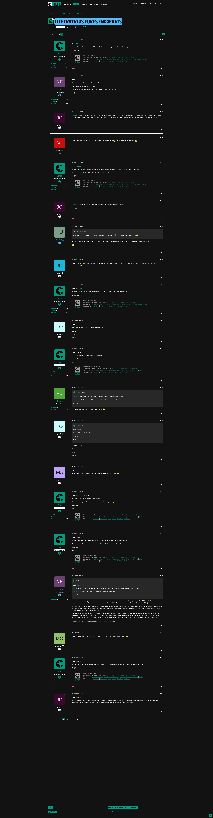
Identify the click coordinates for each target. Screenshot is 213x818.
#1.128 (161, 259)
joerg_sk (75, 172)
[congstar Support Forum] (54, 4)
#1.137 (161, 576)
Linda (75, 115)
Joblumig (79, 288)
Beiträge (53, 67)
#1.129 (161, 285)
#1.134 (161, 466)
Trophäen (53, 65)
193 (72, 34)
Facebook (103, 61)
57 (62, 34)
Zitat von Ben (80, 425)
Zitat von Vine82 (81, 231)
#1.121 (161, 40)
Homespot (123, 370)
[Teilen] (163, 34)
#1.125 (161, 162)
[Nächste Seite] (75, 34)
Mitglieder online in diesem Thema (123, 807)
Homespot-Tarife (125, 59)
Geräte (145, 59)
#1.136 (161, 533)
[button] (134, 4)
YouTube (119, 61)
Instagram (111, 61)
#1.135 (161, 491)
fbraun (76, 400)
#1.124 (161, 137)
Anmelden (144, 4)
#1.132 (161, 387)
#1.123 (161, 112)
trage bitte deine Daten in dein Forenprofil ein (126, 57)
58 (65, 34)
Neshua (79, 166)
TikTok (126, 61)
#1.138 (161, 632)
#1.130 (161, 321)
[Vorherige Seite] (49, 34)
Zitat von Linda (80, 392)
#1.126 (161, 201)
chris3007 (76, 43)
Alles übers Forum (97, 59)
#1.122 (161, 76)
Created (95, 61)
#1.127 (161, 226)
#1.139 (161, 658)
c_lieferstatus (52, 812)
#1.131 (161, 349)
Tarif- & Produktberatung (111, 59)
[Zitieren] (161, 69)
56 (59, 34)
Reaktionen (54, 63)
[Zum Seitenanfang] (210, 815)
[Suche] (161, 4)
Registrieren (153, 4)
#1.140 (161, 694)
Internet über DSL (136, 59)
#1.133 (161, 420)
